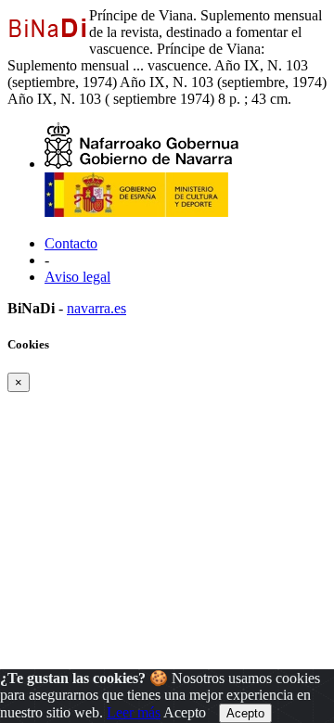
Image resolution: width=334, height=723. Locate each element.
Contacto (71, 243)
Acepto (184, 712)
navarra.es (96, 308)
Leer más (134, 712)
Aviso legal (77, 277)
